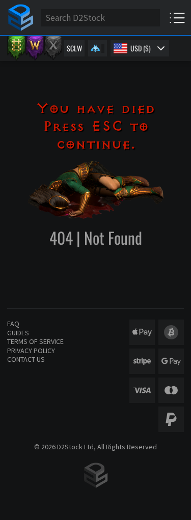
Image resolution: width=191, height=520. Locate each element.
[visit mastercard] (171, 390)
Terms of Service (35, 341)
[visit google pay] (171, 361)
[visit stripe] (142, 361)
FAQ (13, 323)
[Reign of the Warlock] (34, 48)
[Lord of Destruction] (53, 48)
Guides (18, 332)
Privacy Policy (31, 350)
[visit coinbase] (171, 332)
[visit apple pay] (142, 332)
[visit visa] (142, 390)
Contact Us (26, 359)
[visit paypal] (171, 419)
